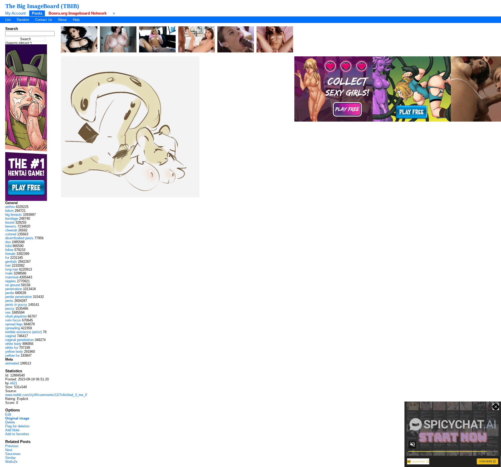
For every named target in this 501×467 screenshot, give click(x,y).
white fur (11, 348)
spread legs (14, 324)
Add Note (12, 430)
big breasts (13, 215)
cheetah (11, 230)
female (10, 254)
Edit (8, 414)
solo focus (13, 320)
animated (12, 363)
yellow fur (12, 355)
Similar (10, 458)
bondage (11, 218)
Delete (10, 422)
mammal (11, 277)
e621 (13, 383)
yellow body (14, 352)
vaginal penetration (19, 340)
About (62, 20)
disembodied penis (19, 238)
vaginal (10, 336)
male (9, 273)
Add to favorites (17, 434)
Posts (37, 13)
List (8, 20)
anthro (10, 207)
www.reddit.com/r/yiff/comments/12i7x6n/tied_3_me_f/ (46, 395)
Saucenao (12, 454)
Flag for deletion (17, 426)
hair (8, 265)
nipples (10, 281)
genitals (11, 262)
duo (8, 242)
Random (23, 20)
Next (8, 450)
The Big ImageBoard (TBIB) (42, 6)
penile (9, 293)
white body (13, 344)
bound (9, 222)
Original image (17, 418)
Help (76, 20)
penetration (13, 289)
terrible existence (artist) (23, 332)
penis (9, 301)
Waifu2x (11, 462)
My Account (15, 13)
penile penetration (18, 297)
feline (9, 250)
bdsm (9, 211)
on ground (12, 285)
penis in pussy (16, 305)
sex (8, 312)
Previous (12, 446)
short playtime (16, 316)
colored (10, 234)
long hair (11, 269)
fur (7, 258)
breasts (10, 226)
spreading (12, 328)
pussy (9, 308)
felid (8, 246)
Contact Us (43, 20)
